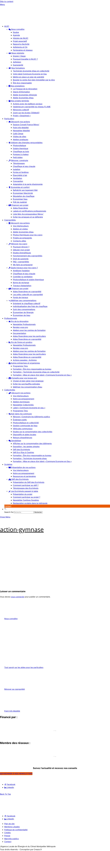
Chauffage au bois (21, 151)
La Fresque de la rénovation (25, 89)
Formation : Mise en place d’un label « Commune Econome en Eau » (42, 375)
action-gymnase (22, 529)
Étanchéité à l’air (20, 175)
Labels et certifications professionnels (29, 211)
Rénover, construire (19, 160)
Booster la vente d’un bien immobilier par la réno (34, 80)
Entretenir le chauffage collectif (26, 303)
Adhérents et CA (20, 47)
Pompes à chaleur (21, 154)
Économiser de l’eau (21, 315)
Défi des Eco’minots (21, 449)
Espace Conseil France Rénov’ (26, 124)
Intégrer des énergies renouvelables (26, 142)
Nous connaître (17, 29)
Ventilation (17, 178)
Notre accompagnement (23, 399)
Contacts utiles (19, 241)
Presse (7, 836)
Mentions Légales (12, 827)
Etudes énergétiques (22, 253)
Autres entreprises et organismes (25, 363)
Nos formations (18, 68)
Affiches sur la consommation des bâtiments (32, 443)
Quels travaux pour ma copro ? (24, 268)
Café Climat (18, 133)
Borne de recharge (21, 282)
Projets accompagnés (22, 238)
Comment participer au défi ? (25, 485)
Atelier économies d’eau (23, 98)
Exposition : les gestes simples (26, 446)
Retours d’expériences (22, 437)
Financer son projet (19, 205)
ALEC (6, 26)
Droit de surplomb (20, 259)
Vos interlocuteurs (21, 226)
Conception (18, 181)
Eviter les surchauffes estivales (26, 384)
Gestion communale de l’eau (25, 425)
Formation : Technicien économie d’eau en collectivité (36, 372)
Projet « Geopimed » (22, 115)
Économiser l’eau (20, 199)
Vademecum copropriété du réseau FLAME (31, 107)
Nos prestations (17, 86)
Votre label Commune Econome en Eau (30, 74)
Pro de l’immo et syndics (21, 342)
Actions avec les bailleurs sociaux (27, 104)
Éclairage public (20, 420)
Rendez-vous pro (20, 327)
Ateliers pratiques (20, 139)
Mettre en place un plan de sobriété (28, 77)
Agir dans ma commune (21, 414)
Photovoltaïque (19, 145)
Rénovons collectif (21, 110)
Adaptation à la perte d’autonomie (28, 184)
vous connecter (17, 597)
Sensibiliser (16, 440)
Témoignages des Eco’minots (25, 488)
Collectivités (9, 390)
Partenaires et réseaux (23, 50)
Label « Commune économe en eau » (29, 408)
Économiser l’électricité (23, 193)
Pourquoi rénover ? (21, 247)
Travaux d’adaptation (22, 285)
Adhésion (17, 62)
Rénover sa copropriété (14, 689)
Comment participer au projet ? (26, 497)
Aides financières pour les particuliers (29, 336)
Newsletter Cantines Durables (26, 500)
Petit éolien (18, 157)
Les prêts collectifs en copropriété (28, 294)
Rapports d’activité (21, 44)
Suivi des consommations (24, 309)
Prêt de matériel (20, 202)
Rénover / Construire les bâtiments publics (31, 417)
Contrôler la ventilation (23, 277)
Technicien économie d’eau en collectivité (31, 71)
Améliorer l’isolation (21, 270)
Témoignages (19, 163)
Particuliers (9, 119)
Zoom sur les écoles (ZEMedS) (26, 113)
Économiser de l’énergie (23, 312)
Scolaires (8, 464)
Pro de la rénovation (19, 321)
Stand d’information (21, 92)
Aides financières (20, 208)
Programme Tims (20, 366)
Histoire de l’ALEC (20, 38)
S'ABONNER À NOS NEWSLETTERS (17, 773)
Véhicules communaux (22, 428)
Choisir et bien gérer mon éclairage (28, 381)
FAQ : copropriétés (21, 262)
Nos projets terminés (19, 101)
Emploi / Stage (19, 56)
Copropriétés (10, 220)
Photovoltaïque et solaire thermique (28, 279)
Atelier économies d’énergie (25, 95)
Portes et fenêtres (21, 172)
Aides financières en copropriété (27, 291)
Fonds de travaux (20, 297)
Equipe (16, 32)
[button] (5, 509)
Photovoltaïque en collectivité (26, 423)
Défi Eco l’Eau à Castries (23, 452)
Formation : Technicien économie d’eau (30, 458)
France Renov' (7, 760)
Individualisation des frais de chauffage (30, 306)
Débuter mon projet (21, 250)
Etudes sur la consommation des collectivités (32, 432)
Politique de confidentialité (16, 830)
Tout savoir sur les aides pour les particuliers (23, 667)
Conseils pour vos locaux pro (24, 378)
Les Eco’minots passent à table (24, 491)
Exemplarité (18, 65)
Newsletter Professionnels (24, 324)
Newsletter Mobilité (21, 130)
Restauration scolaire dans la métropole (30, 503)
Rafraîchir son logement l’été (25, 190)
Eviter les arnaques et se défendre (28, 217)
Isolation (16, 169)
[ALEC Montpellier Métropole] (6, 21)
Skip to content (6, 1)
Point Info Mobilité (21, 127)
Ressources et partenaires (24, 476)
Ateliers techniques (21, 402)
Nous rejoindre (17, 53)
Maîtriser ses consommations (23, 300)
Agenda (16, 35)
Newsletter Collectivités (23, 405)
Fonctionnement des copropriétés (27, 256)
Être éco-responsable (22, 83)
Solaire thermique (20, 148)
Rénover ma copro (19, 244)
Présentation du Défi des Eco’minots (28, 482)
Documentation (19, 333)
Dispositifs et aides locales (24, 434)
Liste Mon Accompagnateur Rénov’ (28, 214)
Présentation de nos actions (23, 467)
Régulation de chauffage (23, 196)
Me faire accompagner (23, 265)
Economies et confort (20, 187)
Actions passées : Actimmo (25, 360)
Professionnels (10, 318)
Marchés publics (11, 839)
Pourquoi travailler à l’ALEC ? (25, 59)
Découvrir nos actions (20, 122)
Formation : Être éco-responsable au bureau (32, 369)
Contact (7, 506)
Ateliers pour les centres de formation (29, 330)
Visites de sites (19, 136)
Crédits (7, 833)
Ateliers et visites (20, 229)
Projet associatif (20, 41)
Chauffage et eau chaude (24, 166)
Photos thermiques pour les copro (27, 235)
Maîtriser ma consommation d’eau (27, 387)
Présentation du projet (22, 494)
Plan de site (9, 824)
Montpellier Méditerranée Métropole (19, 734)
